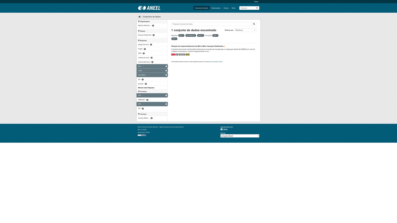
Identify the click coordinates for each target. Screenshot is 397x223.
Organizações (215, 8)
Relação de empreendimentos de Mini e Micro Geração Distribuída (197, 46)
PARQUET (182, 54)
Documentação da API (215, 61)
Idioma (222, 133)
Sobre (234, 8)
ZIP (177, 54)
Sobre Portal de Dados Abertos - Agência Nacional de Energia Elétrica (161, 127)
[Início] (140, 16)
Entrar (256, 2)
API (205, 61)
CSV (188, 54)
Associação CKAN (143, 132)
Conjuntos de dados (201, 8)
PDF (173, 54)
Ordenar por (229, 30)
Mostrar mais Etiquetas (146, 88)
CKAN (223, 129)
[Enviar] (257, 8)
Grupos (226, 8)
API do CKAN (142, 130)
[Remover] (194, 35)
